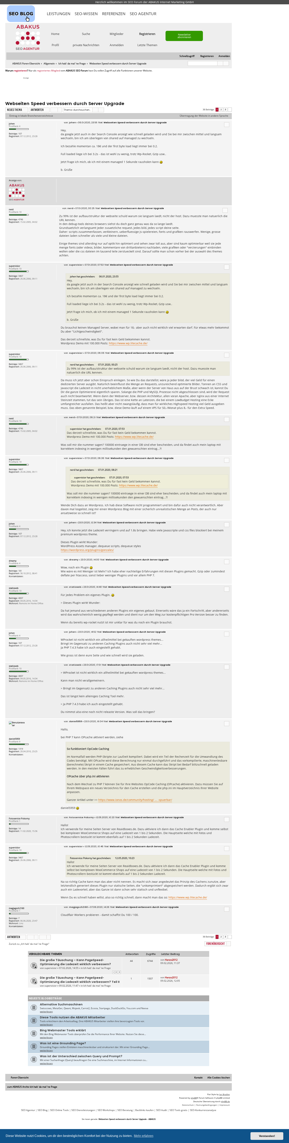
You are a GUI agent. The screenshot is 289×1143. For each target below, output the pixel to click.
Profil (55, 45)
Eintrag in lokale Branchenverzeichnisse (31, 115)
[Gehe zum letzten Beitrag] (179, 959)
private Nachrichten (86, 45)
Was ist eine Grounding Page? (63, 1043)
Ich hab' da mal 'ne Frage (97, 968)
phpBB (194, 1097)
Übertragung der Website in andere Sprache (204, 115)
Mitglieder (116, 33)
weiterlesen (46, 1011)
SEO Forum (135, 2)
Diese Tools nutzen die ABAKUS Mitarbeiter (72, 1017)
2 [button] (221, 109)
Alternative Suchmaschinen (61, 1004)
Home (55, 33)
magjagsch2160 (16, 908)
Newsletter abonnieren (184, 36)
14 (19, 828)
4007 (20, 598)
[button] (230, 110)
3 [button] (225, 109)
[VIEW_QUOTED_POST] (97, 277)
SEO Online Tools (59, 1110)
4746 (20, 219)
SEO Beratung (125, 1110)
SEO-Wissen (86, 13)
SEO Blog (43, 1110)
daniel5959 (14, 738)
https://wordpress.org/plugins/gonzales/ (87, 550)
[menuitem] (222, 56)
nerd (11, 209)
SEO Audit (161, 1110)
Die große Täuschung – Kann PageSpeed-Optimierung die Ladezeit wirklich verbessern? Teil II (80, 980)
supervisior (14, 266)
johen (12, 123)
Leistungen (58, 13)
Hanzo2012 (171, 959)
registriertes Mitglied (48, 70)
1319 (20, 748)
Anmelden (117, 45)
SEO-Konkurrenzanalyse (203, 1110)
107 (20, 133)
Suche (86, 33)
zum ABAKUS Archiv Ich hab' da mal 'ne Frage (32, 1086)
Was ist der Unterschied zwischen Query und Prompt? (81, 1056)
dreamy (13, 560)
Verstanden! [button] (267, 1136)
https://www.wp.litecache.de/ (128, 343)
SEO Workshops (106, 1110)
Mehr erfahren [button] (143, 1136)
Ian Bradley (224, 1094)
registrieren (20, 70)
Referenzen (113, 13)
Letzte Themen (147, 45)
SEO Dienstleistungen (83, 1110)
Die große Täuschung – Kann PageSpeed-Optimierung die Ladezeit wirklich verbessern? (75, 962)
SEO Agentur (143, 13)
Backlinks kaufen (144, 1110)
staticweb (13, 588)
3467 (20, 276)
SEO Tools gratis (178, 1110)
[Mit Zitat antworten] (226, 124)
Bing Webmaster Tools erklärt (63, 1030)
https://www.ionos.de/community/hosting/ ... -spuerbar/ (135, 800)
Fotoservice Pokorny (19, 818)
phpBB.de (225, 1101)
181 (20, 570)
